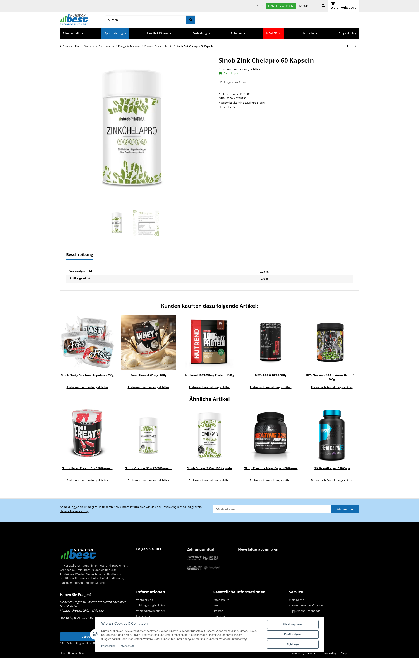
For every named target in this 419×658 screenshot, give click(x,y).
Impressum (108, 646)
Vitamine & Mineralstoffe (248, 103)
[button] (323, 6)
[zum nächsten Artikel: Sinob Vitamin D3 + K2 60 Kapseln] (355, 46)
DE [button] (257, 6)
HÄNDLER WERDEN (280, 6)
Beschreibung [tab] (79, 254)
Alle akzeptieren (292, 624)
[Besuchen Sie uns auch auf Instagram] (148, 557)
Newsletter (143, 616)
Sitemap (218, 611)
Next (353, 352)
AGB (215, 605)
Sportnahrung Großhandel (306, 605)
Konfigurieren (292, 634)
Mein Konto (296, 600)
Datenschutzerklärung (74, 511)
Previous (66, 352)
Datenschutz (126, 646)
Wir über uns (144, 600)
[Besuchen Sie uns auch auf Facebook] (140, 557)
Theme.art (311, 653)
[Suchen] (190, 19)
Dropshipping (347, 33)
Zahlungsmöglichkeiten (151, 605)
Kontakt (304, 6)
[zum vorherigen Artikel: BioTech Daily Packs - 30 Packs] (347, 46)
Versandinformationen (151, 611)
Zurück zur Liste (71, 46)
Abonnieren (345, 509)
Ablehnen (293, 644)
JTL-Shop (342, 653)
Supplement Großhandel (305, 611)
